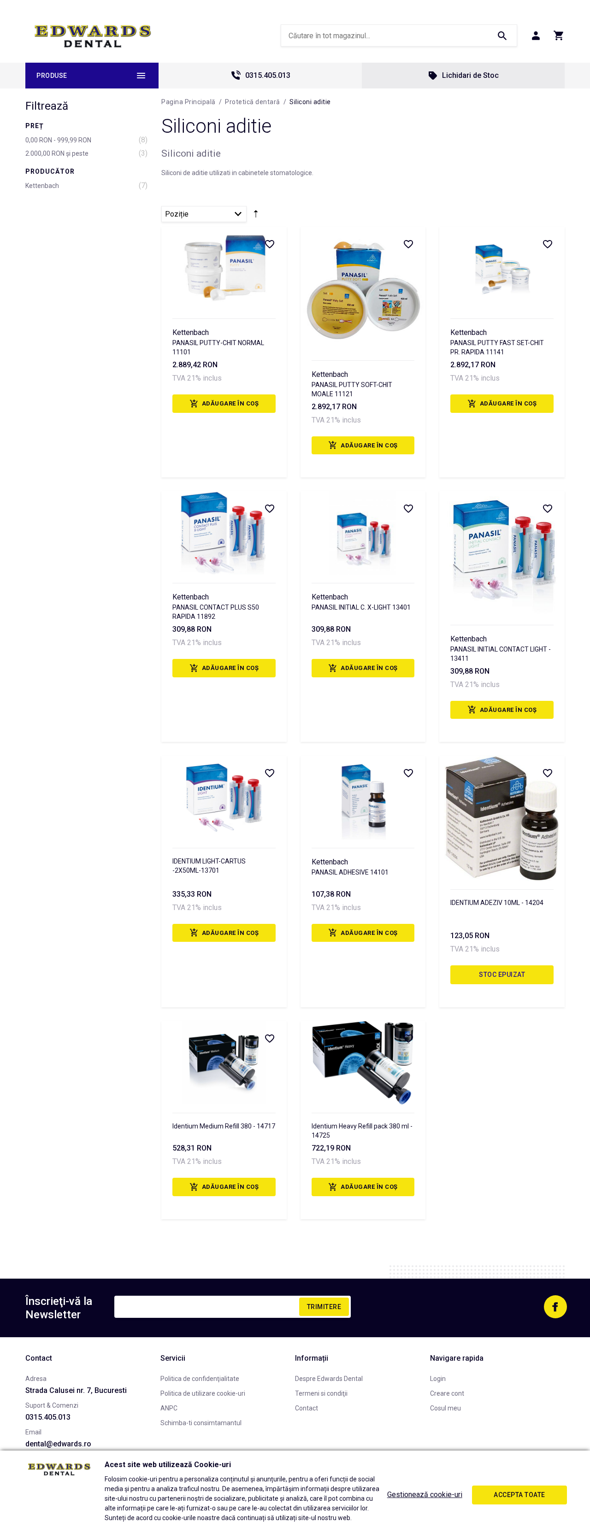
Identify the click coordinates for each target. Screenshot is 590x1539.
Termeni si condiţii (321, 1393)
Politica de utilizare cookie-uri (202, 1393)
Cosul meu (445, 1408)
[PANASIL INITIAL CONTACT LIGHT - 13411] (502, 554)
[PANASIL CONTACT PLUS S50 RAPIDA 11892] (224, 533)
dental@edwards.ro (58, 1443)
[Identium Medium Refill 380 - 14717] (224, 1062)
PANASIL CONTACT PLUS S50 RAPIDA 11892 (215, 612)
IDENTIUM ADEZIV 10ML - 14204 (496, 902)
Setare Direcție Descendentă (255, 216)
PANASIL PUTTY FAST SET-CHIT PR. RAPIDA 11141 (497, 347)
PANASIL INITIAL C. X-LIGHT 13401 (361, 607)
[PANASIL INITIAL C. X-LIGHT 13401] (363, 533)
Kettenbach (42, 185)
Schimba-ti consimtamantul (201, 1423)
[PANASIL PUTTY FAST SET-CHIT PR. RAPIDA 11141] (502, 268)
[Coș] (559, 35)
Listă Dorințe (269, 244)
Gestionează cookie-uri (424, 1494)
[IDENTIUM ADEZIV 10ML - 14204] (502, 818)
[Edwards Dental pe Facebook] (555, 1306)
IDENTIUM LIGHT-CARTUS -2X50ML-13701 (209, 866)
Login (438, 1378)
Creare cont (447, 1393)
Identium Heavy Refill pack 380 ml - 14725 (362, 1130)
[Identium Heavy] (363, 1062)
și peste (56, 153)
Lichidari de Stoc (470, 75)
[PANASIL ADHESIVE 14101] (363, 797)
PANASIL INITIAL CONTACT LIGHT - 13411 (500, 654)
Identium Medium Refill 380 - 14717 (223, 1126)
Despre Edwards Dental (329, 1378)
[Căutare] (502, 35)
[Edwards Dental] (92, 35)
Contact (306, 1408)
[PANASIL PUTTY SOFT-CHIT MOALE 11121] (363, 289)
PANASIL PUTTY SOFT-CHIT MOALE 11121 (352, 389)
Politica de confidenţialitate (199, 1378)
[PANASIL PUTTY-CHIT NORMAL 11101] (224, 268)
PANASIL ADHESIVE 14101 (350, 872)
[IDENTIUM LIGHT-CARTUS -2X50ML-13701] (224, 797)
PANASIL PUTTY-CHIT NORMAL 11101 (218, 347)
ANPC (168, 1408)
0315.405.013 (267, 75)
